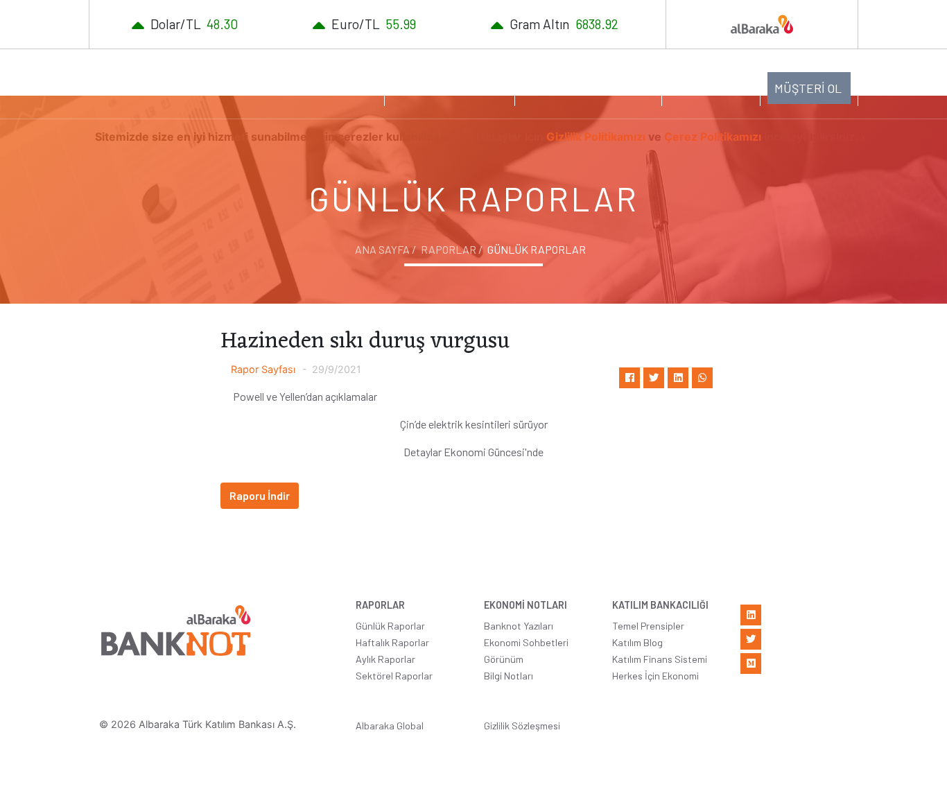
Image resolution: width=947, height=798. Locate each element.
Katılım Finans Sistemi (659, 659)
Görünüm (503, 659)
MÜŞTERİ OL (808, 88)
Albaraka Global (390, 725)
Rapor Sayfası (263, 369)
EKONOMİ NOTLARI (443, 86)
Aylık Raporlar (385, 659)
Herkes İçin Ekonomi (655, 676)
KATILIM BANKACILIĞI (581, 86)
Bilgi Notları (508, 676)
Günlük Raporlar (390, 626)
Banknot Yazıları (518, 626)
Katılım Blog (637, 642)
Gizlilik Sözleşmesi (522, 725)
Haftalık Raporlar (392, 642)
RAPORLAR (332, 86)
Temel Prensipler (648, 626)
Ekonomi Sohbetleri (526, 642)
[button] (711, 86)
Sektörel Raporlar (394, 676)
